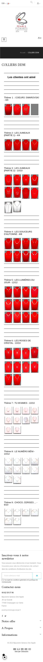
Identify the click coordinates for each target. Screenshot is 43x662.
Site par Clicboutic (21, 651)
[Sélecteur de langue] (8, 3)
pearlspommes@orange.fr (11, 610)
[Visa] (25, 649)
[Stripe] (22, 649)
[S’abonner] (37, 575)
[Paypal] (14, 649)
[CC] (29, 649)
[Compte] (38, 3)
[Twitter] (5, 616)
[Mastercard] (18, 649)
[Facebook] (2, 616)
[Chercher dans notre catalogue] (32, 2)
